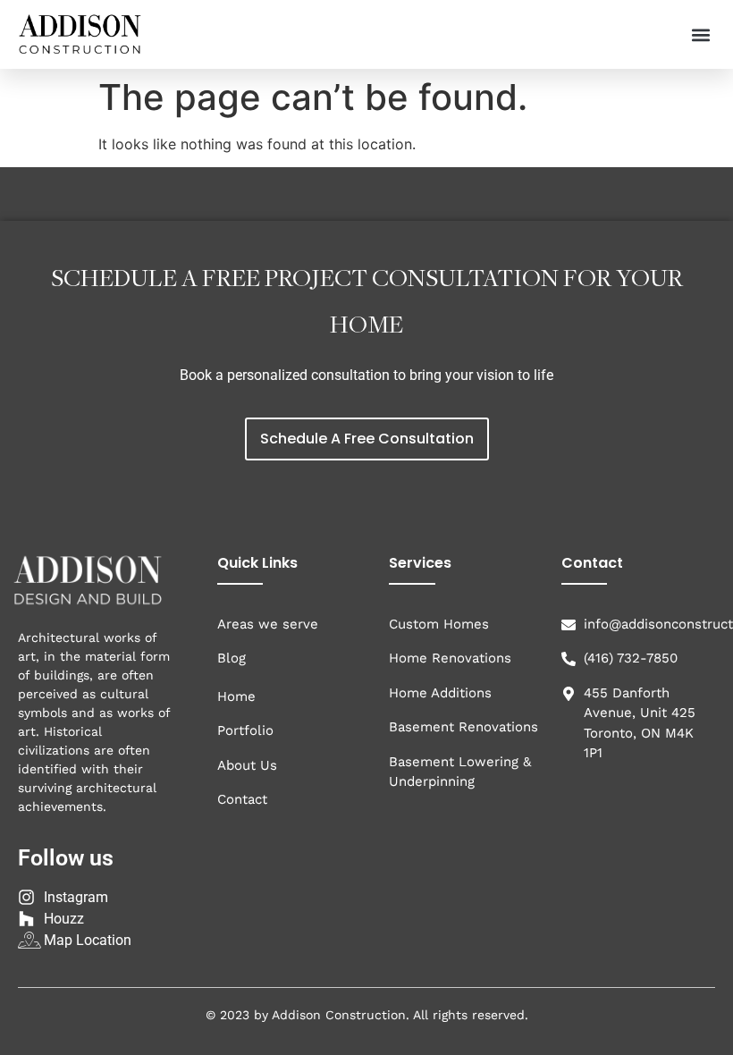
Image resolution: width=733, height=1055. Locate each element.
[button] (700, 34)
